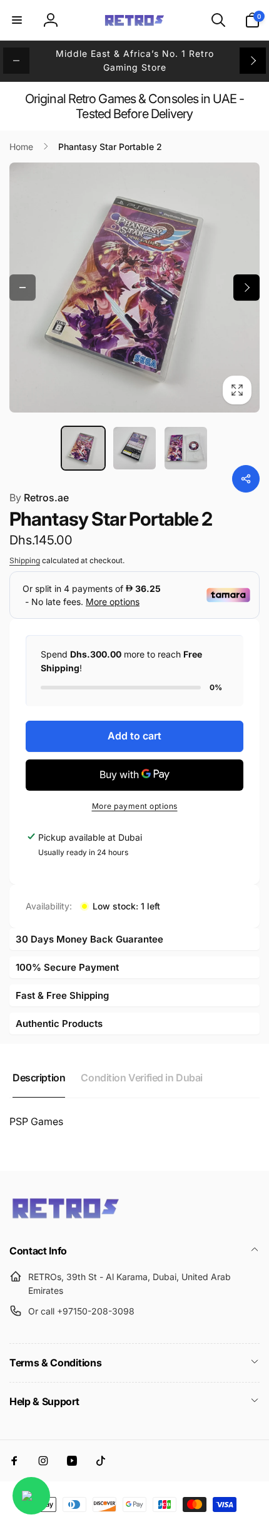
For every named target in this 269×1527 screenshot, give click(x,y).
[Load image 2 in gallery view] (134, 448)
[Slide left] (16, 61)
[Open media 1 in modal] (134, 288)
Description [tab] (39, 1077)
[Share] (246, 479)
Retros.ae (39, 497)
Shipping (24, 560)
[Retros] (65, 1217)
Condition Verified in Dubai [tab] (142, 1077)
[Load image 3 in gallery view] (186, 448)
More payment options (135, 806)
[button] (17, 20)
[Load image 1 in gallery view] (83, 448)
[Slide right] (253, 61)
